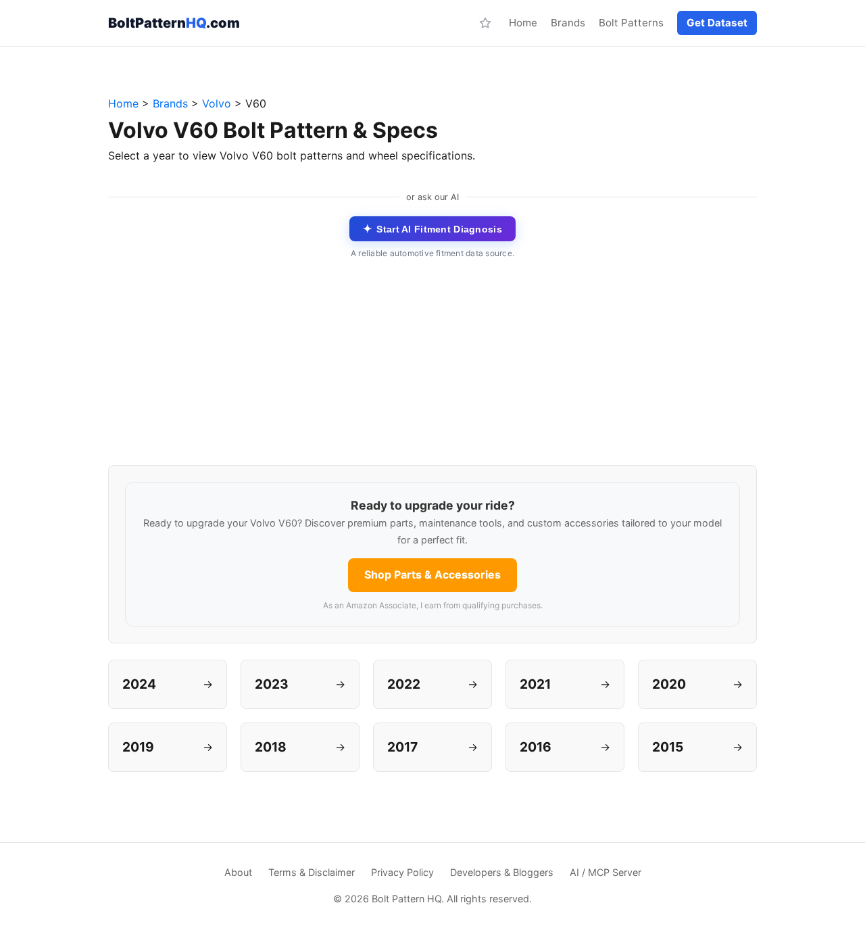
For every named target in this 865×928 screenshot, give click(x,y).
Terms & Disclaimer (311, 872)
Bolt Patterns (631, 22)
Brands (568, 22)
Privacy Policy (402, 872)
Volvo (216, 103)
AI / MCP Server (605, 872)
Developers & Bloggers (501, 872)
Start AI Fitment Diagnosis (432, 229)
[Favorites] (485, 23)
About (238, 872)
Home (523, 22)
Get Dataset (717, 22)
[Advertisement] (432, 370)
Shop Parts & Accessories (432, 574)
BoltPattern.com (174, 23)
